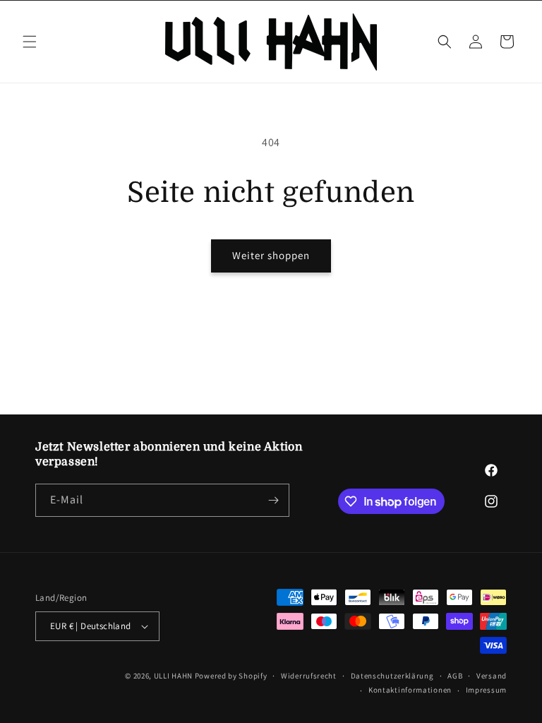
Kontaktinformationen (410, 690)
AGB (454, 676)
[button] (29, 41)
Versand (491, 676)
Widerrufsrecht (309, 676)
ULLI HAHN (174, 676)
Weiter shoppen (271, 255)
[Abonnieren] (273, 500)
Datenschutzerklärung (392, 676)
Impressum (486, 690)
